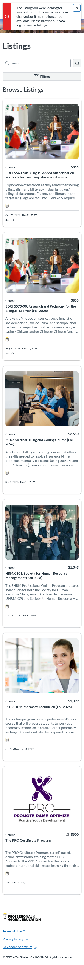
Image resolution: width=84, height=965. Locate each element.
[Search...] (37, 63)
